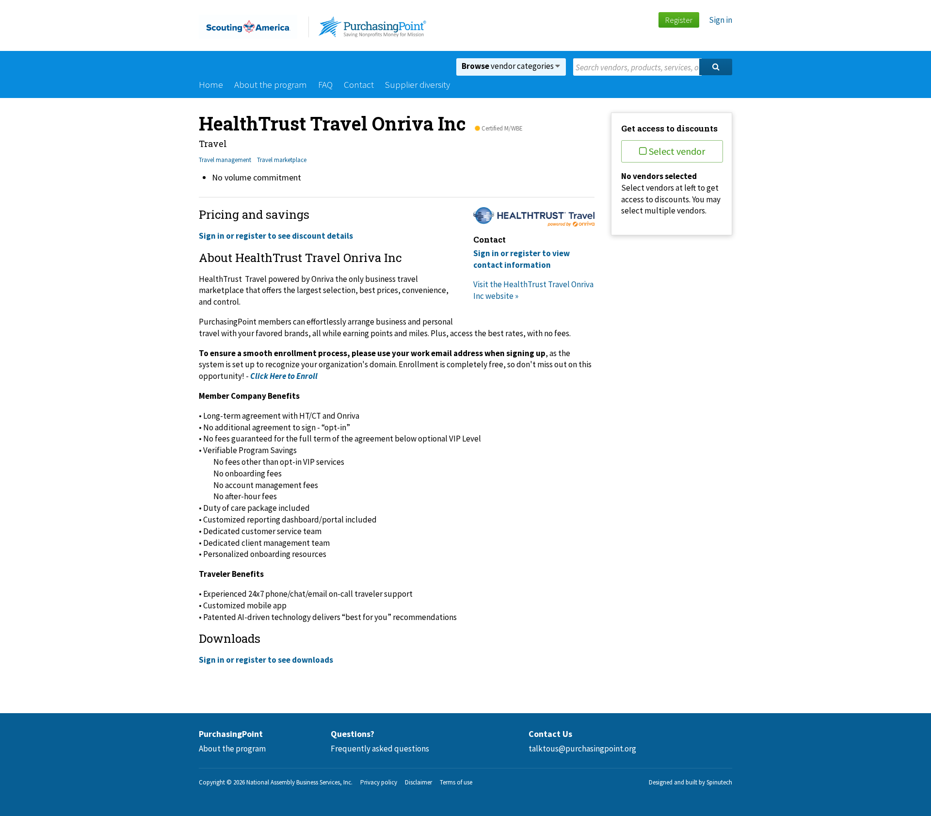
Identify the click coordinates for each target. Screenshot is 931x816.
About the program (270, 84)
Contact (359, 84)
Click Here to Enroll (284, 376)
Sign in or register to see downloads (266, 659)
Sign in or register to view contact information (521, 259)
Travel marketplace (281, 160)
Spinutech (719, 782)
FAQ (325, 84)
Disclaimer (418, 782)
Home (211, 84)
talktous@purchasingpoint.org (582, 748)
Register (678, 20)
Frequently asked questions (380, 748)
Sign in (720, 20)
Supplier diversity (417, 84)
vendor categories (508, 66)
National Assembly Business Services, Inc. (299, 782)
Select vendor (677, 151)
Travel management (225, 160)
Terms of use (456, 782)
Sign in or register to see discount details (276, 235)
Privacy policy (378, 782)
